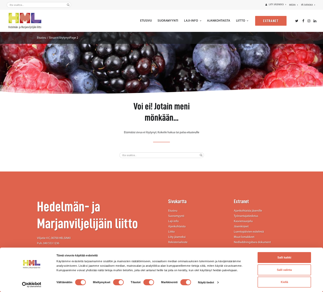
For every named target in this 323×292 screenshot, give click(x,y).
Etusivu (146, 20)
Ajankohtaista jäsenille (248, 210)
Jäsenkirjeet (241, 226)
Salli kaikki (284, 257)
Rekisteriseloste (177, 242)
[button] (297, 21)
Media (292, 5)
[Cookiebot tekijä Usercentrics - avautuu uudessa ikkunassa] (31, 285)
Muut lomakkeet (244, 237)
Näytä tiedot (206, 282)
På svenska (307, 5)
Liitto (240, 20)
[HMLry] (25, 20)
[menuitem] (276, 4)
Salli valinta (284, 269)
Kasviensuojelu (243, 221)
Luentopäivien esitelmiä (249, 231)
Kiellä (284, 282)
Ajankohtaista (218, 20)
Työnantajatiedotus (246, 216)
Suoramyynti (168, 20)
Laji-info (191, 20)
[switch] (118, 282)
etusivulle (193, 132)
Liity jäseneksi (276, 5)
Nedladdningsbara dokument (252, 242)
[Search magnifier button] (68, 5)
